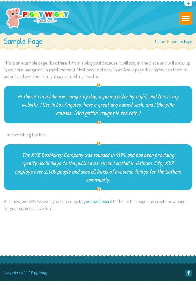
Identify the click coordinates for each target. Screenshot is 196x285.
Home (160, 41)
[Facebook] (188, 273)
